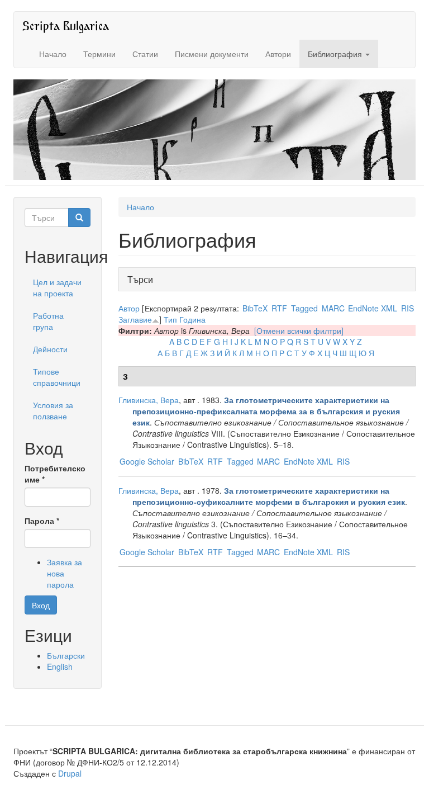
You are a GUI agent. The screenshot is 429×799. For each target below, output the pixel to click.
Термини (99, 53)
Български (66, 655)
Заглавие (135, 319)
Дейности (50, 348)
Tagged (304, 308)
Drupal (70, 773)
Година (192, 319)
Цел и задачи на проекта (57, 287)
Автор (129, 308)
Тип (170, 319)
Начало (52, 53)
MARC (333, 308)
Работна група (48, 321)
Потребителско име (55, 473)
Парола (42, 520)
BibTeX (255, 308)
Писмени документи (212, 53)
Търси (143, 279)
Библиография (336, 53)
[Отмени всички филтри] (299, 330)
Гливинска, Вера (148, 399)
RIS (407, 308)
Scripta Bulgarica (65, 25)
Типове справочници (56, 377)
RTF (279, 308)
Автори (278, 53)
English (60, 666)
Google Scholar (147, 461)
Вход (41, 605)
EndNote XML (372, 308)
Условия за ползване (53, 410)
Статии (145, 53)
